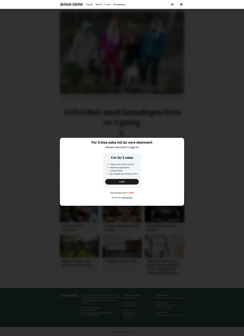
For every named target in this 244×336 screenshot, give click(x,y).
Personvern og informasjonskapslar (97, 312)
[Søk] (172, 4)
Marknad (127, 317)
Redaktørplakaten (89, 310)
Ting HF (89, 4)
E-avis (107, 4)
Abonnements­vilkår (90, 315)
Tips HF (98, 4)
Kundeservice (129, 315)
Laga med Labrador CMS (122, 332)
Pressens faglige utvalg (91, 307)
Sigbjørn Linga (129, 297)
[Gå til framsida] (71, 4)
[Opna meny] (181, 4)
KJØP (122, 182)
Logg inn (122, 147)
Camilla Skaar (129, 305)
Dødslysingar (119, 4)
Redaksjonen (129, 312)
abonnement (127, 197)
